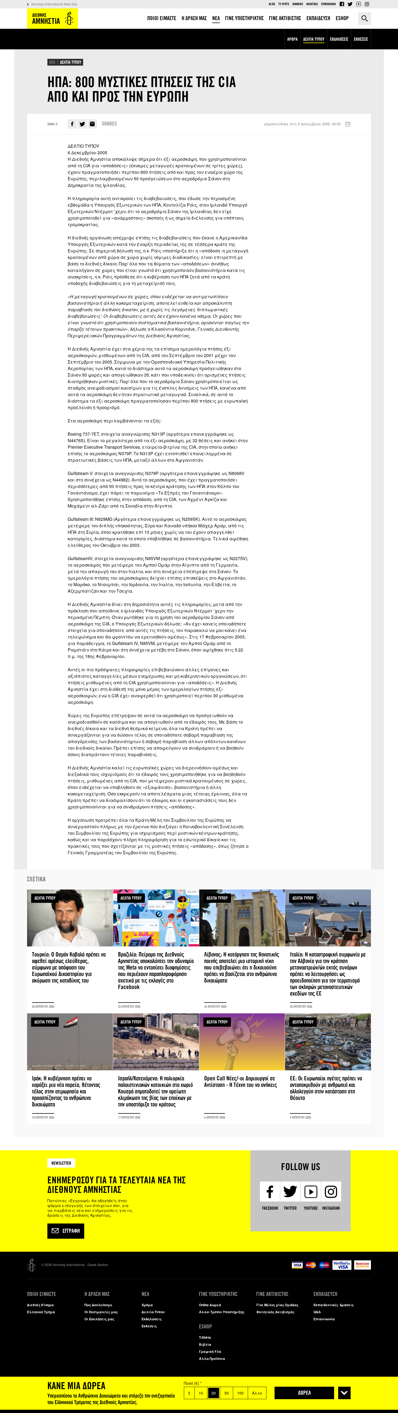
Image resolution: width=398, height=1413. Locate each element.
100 (240, 1393)
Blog (272, 4)
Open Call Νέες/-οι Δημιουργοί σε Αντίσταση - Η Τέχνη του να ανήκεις (242, 1068)
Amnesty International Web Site (54, 4)
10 (201, 1393)
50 (226, 1393)
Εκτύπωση (348, 124)
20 (213, 1393)
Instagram (367, 4)
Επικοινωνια (328, 4)
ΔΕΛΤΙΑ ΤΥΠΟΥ (70, 62)
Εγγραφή (71, 1231)
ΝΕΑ (52, 62)
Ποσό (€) (192, 1383)
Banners (297, 4)
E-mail (92, 124)
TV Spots (283, 4)
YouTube (358, 4)
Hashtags (312, 4)
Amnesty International (52, 18)
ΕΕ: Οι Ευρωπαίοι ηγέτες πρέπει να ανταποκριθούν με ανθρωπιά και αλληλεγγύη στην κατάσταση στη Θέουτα (328, 1068)
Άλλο (257, 1393)
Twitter (350, 4)
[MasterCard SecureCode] (362, 1268)
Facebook (342, 4)
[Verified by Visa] (341, 1268)
